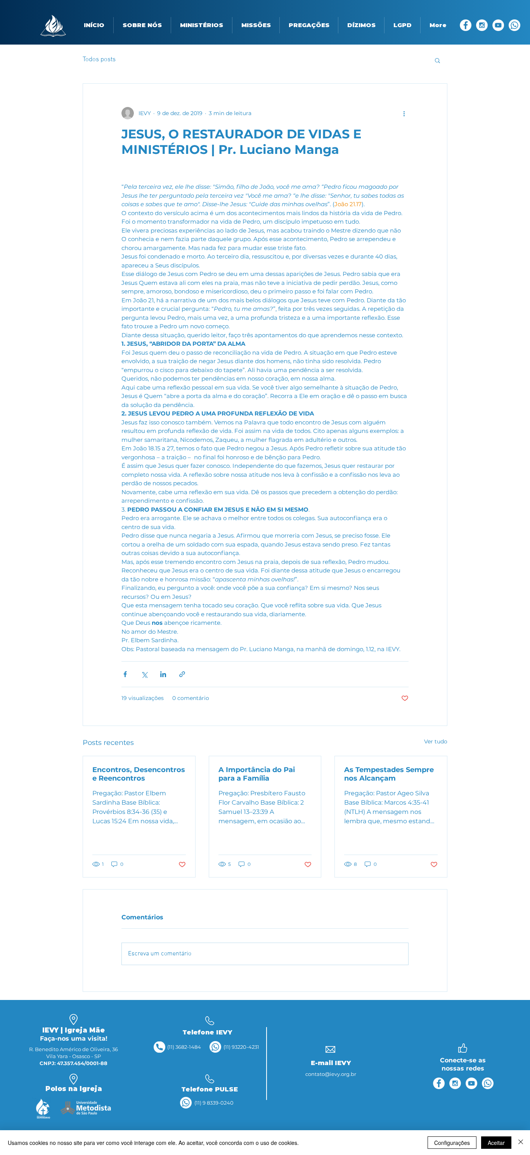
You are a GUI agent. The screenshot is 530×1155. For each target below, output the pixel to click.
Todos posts (99, 60)
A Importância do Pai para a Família (256, 774)
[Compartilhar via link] (182, 674)
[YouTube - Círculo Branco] (498, 25)
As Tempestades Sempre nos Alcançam (389, 774)
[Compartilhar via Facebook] (125, 674)
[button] (142, 25)
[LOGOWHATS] (514, 25)
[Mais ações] (404, 113)
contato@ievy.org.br (330, 1074)
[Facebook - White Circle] (465, 25)
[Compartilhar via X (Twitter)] (144, 674)
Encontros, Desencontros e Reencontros (138, 774)
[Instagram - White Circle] (482, 25)
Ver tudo (435, 741)
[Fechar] (520, 1142)
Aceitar (496, 1142)
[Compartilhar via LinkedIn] (163, 674)
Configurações (452, 1142)
